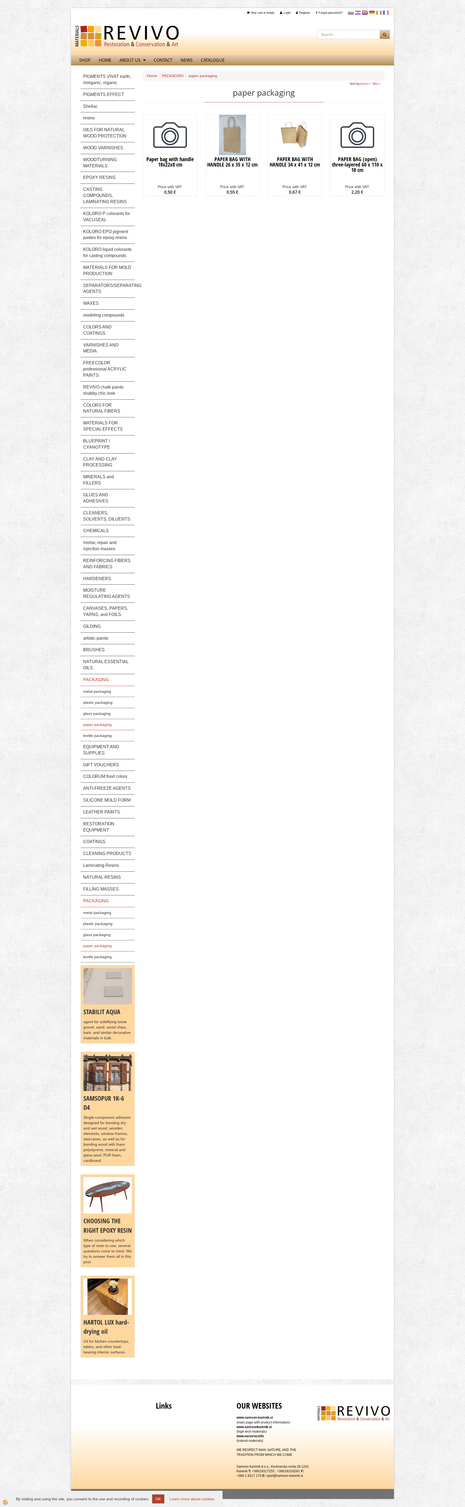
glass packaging (97, 713)
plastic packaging (97, 702)
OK (158, 1499)
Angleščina (365, 13)
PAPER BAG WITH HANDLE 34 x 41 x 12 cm (295, 161)
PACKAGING (173, 76)
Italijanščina (379, 13)
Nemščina (372, 13)
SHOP (85, 60)
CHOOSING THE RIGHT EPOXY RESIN (107, 1225)
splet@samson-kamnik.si (284, 1476)
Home (152, 76)
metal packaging (97, 691)
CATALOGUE (213, 60)
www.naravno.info (250, 1436)
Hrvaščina (358, 13)
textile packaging (97, 735)
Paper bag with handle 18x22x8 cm (170, 161)
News (187, 60)
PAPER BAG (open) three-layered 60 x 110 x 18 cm (357, 164)
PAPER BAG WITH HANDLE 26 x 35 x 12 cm (232, 161)
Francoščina (386, 13)
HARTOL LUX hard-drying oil (106, 1327)
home (105, 60)
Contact (163, 60)
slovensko (351, 13)
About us (129, 60)
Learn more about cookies (192, 1499)
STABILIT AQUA (101, 1011)
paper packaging (97, 724)
